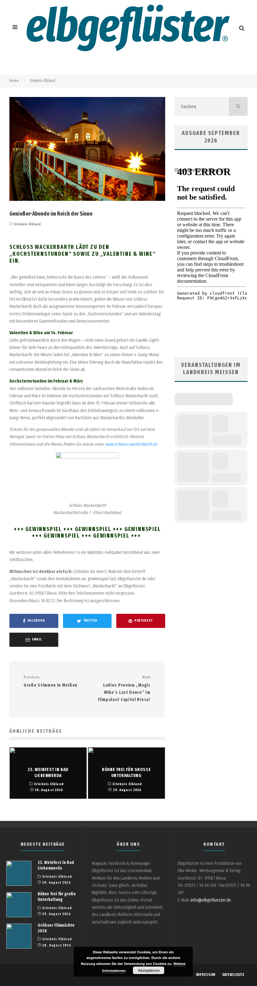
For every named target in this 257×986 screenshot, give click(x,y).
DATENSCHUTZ (233, 975)
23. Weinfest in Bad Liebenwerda (56, 865)
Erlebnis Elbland (27, 224)
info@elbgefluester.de (211, 900)
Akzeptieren (149, 970)
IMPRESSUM (205, 975)
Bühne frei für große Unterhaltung (57, 896)
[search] (238, 106)
